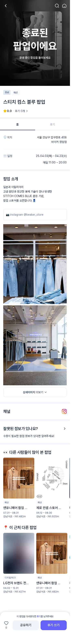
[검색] (57, 5)
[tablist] (35, 124)
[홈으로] (64, 5)
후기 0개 (20, 111)
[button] (18, 488)
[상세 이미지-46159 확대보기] (35, 264)
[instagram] (64, 411)
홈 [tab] (17, 124)
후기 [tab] (52, 124)
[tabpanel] (35, 375)
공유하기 (25, 625)
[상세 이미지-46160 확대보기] (35, 345)
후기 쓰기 (53, 625)
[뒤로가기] (5, 5)
